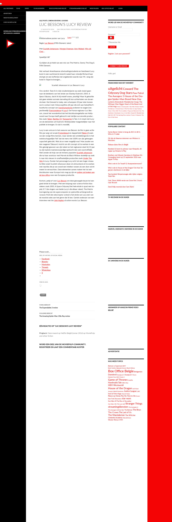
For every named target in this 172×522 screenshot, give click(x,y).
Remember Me (115, 42)
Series (27, 8)
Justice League (130, 391)
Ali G (112, 115)
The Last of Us (125, 412)
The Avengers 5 (116, 96)
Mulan (128, 394)
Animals (118, 108)
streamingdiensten (118, 407)
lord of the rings (114, 394)
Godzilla (130, 380)
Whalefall (139, 113)
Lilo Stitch (127, 113)
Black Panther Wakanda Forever (117, 368)
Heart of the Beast (132, 104)
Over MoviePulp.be (10, 22)
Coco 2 (123, 113)
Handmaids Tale (115, 383)
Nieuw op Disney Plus (116, 396)
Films (18, 8)
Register (111, 54)
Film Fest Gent (128, 108)
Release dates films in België (118, 145)
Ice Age (135, 108)
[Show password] (111, 37)
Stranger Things (133, 404)
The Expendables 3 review (48, 306)
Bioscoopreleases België (57, 8)
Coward (128, 89)
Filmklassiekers (39, 8)
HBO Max (125, 383)
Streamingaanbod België (78, 8)
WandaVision (127, 418)
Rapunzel (130, 111)
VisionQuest (117, 113)
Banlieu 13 (57, 119)
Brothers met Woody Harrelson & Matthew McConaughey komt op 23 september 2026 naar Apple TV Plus (125, 157)
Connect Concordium (118, 66)
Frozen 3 (133, 115)
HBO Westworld (116, 385)
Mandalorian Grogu (131, 102)
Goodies (64, 20)
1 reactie (55, 31)
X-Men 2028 (115, 111)
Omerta (141, 106)
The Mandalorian (116, 415)
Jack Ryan (135, 388)
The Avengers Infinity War (116, 410)
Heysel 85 (133, 113)
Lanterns (111, 102)
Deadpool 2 (120, 375)
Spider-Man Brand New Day (126, 99)
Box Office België (108, 8)
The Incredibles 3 (123, 111)
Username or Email (115, 27)
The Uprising (119, 115)
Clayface (139, 108)
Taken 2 (85, 133)
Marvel (124, 394)
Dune (134, 375)
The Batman (128, 410)
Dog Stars (126, 93)
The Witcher (130, 415)
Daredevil (112, 375)
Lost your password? (122, 54)
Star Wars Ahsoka (134, 106)
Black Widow (131, 368)
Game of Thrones (118, 380)
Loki (138, 391)
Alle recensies (8, 8)
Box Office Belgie (121, 371)
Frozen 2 (122, 377)
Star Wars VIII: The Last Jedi (116, 404)
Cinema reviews (54, 20)
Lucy (69, 38)
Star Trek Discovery (114, 398)
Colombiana (63, 133)
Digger (121, 104)
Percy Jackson (127, 115)
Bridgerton (138, 372)
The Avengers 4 (133, 407)
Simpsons (138, 115)
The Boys (137, 410)
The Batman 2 (111, 108)
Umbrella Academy (115, 418)
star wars (126, 398)
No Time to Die (129, 396)
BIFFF (124, 366)
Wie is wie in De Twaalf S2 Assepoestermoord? (125, 164)
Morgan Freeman (66, 49)
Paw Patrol (138, 93)
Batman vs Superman (115, 366)
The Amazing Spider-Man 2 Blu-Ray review (54, 315)
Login (120, 8)
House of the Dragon (120, 388)
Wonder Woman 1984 (115, 420)
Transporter (67, 119)
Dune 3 (122, 108)
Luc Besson (49, 43)
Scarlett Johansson (51, 49)
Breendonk (119, 102)
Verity (109, 111)
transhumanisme (65, 108)
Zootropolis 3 (125, 106)
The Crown (113, 412)
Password (111, 34)
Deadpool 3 (128, 375)
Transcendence (55, 111)
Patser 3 (119, 106)
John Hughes (59, 200)
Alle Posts (43, 20)
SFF (115, 115)
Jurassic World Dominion (116, 391)
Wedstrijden (94, 8)
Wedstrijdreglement (11, 17)
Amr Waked (79, 49)
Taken (49, 119)
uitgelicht (115, 89)
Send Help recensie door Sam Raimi (121, 187)
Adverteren (8, 13)
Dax (140, 111)
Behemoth (136, 111)
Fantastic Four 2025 (113, 377)
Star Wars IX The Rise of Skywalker (119, 401)
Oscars (138, 396)
